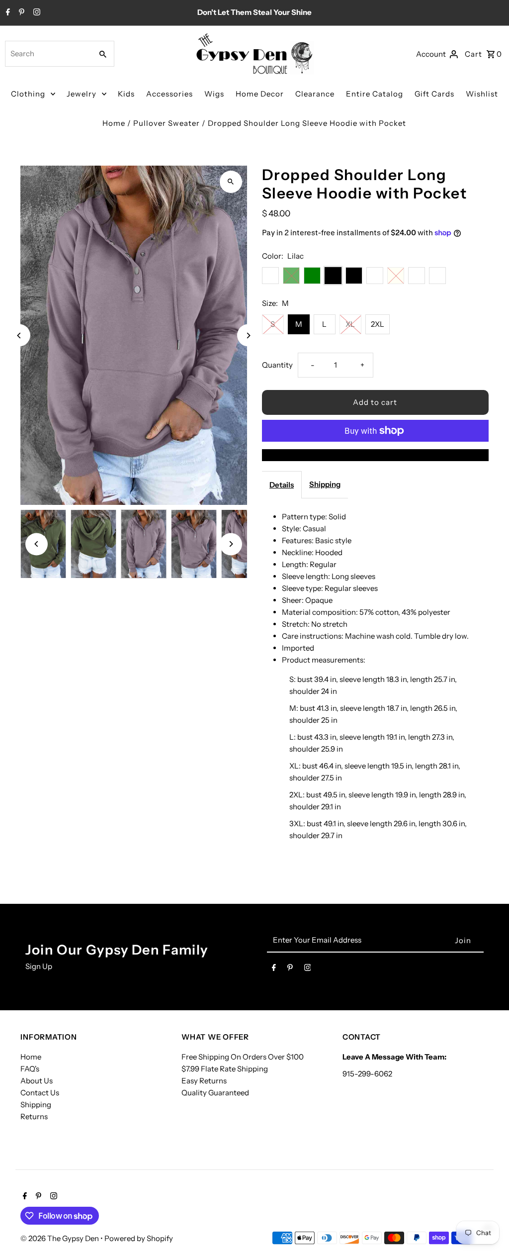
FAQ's (29, 1068)
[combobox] (47, 53)
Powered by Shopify (138, 1238)
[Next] (248, 335)
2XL (377, 324)
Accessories (169, 93)
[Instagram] (35, 13)
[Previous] (19, 335)
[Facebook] (6, 13)
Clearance (315, 93)
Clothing (28, 93)
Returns (34, 1116)
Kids (126, 93)
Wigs (214, 93)
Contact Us (39, 1092)
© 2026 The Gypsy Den (60, 1238)
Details (281, 484)
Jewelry (81, 93)
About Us (36, 1080)
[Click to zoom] (231, 182)
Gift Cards (434, 93)
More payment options (375, 455)
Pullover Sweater (166, 123)
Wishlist (482, 93)
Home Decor (260, 93)
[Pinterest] (20, 13)
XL (350, 324)
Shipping (324, 484)
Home (113, 123)
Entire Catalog (374, 93)
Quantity (277, 365)
